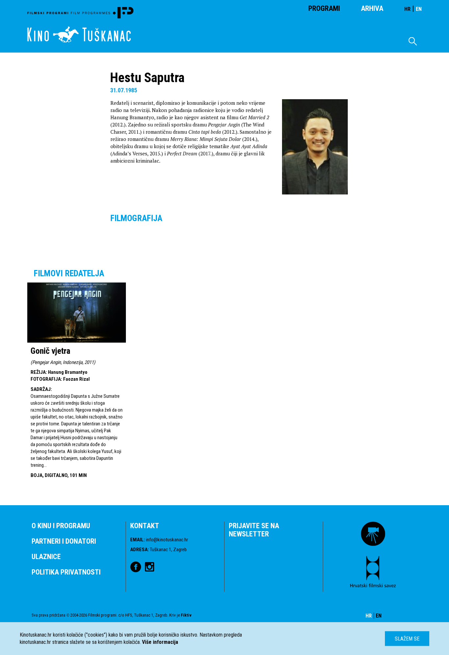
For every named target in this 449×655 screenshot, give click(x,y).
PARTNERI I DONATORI (64, 541)
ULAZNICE (46, 557)
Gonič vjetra (50, 351)
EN (419, 9)
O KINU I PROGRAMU (61, 526)
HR (407, 9)
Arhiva (372, 8)
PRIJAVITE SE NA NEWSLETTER (254, 530)
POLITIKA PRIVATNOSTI (66, 572)
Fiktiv (186, 615)
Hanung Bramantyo (67, 372)
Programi (324, 8)
